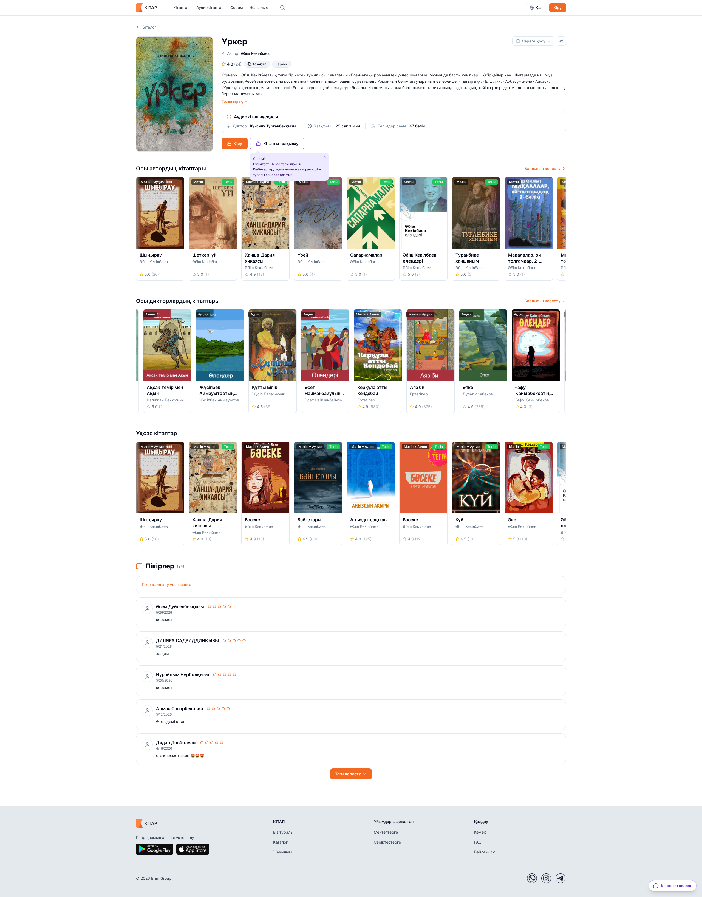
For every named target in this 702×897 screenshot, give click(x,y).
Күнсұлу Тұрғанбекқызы (273, 126)
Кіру (558, 7)
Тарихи (281, 64)
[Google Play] (154, 849)
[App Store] (192, 849)
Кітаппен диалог (676, 885)
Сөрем (236, 7)
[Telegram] (560, 878)
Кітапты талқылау (280, 143)
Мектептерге (386, 832)
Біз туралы (283, 832)
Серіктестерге (387, 842)
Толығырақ (232, 101)
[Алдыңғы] (138, 230)
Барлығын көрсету (543, 168)
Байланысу (484, 852)
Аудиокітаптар (210, 7)
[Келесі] (564, 230)
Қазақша (259, 64)
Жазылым (259, 7)
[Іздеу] (282, 8)
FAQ (478, 842)
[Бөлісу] (561, 41)
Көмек (480, 832)
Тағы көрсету (348, 773)
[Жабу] (324, 156)
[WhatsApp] (531, 878)
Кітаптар (181, 7)
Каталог (148, 27)
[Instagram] (546, 878)
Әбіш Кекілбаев (255, 53)
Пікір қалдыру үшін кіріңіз (166, 584)
